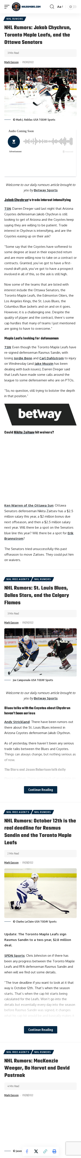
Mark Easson (11, 62)
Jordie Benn (23, 358)
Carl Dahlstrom (51, 358)
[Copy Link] (45, 1151)
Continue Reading (40, 790)
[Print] (54, 1151)
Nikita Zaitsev (24, 432)
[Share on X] (36, 1151)
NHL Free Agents (17, 579)
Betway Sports (46, 190)
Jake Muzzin (44, 363)
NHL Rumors (14, 19)
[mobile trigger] (8, 6)
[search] (52, 6)
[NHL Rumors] (26, 6)
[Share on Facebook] (27, 1151)
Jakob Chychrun (16, 200)
